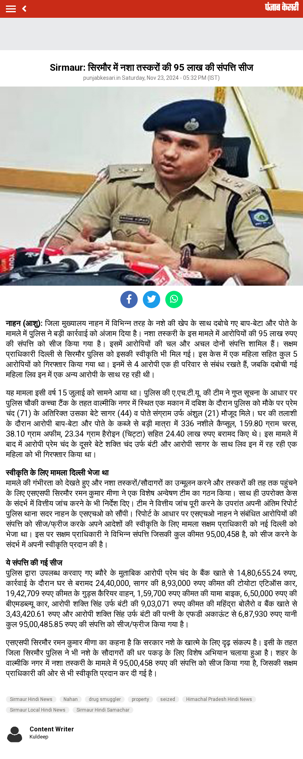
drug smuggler (105, 699)
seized (167, 699)
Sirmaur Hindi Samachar (103, 710)
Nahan (71, 699)
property (140, 699)
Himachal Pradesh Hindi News (219, 699)
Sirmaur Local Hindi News (37, 710)
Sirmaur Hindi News (31, 699)
